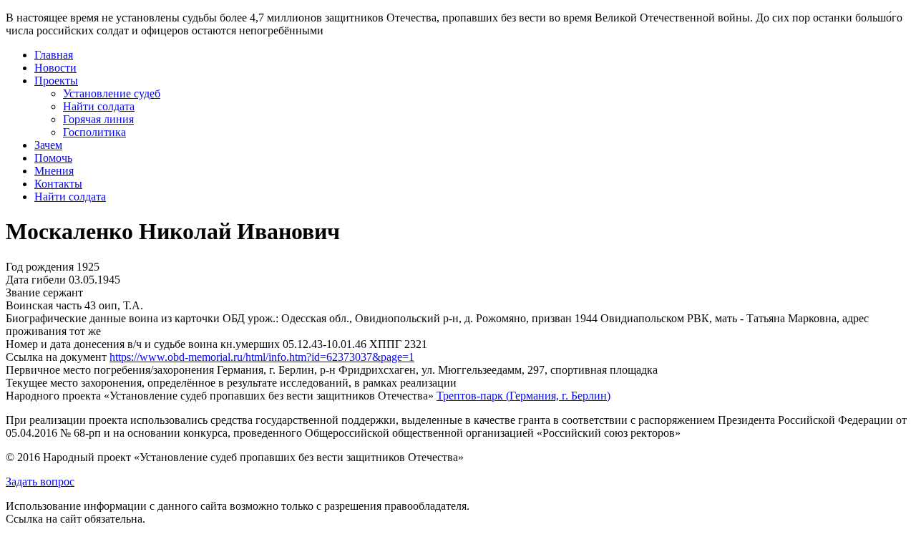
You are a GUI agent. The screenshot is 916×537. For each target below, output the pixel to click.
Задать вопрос (40, 481)
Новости (55, 68)
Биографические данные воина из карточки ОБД (125, 318)
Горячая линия (98, 119)
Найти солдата (99, 106)
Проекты (56, 80)
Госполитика (94, 132)
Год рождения (40, 267)
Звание (23, 292)
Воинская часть (44, 305)
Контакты (58, 184)
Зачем (48, 145)
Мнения (54, 171)
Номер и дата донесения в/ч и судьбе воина (112, 344)
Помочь (53, 158)
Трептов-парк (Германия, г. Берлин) (523, 396)
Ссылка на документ (56, 357)
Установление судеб (111, 93)
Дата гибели (36, 280)
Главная (53, 55)
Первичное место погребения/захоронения (110, 370)
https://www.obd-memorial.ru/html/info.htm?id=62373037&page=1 (261, 357)
